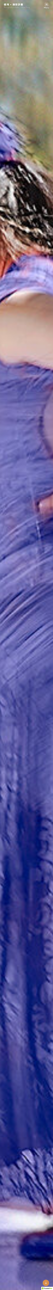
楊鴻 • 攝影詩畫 (13, 4)
